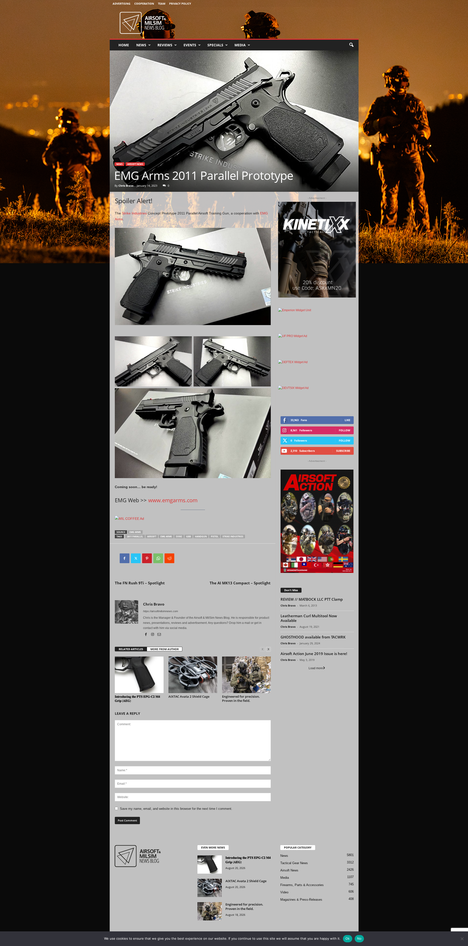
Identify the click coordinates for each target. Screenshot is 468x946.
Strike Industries (134, 213)
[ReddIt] (169, 558)
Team (161, 3)
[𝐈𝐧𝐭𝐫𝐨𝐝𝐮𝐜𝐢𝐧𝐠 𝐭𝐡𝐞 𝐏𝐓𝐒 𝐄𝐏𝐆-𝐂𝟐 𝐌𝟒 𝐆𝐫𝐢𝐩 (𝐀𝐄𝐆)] (139, 674)
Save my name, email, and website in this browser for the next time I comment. (176, 809)
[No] (461, 938)
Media (240, 45)
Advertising (121, 3)
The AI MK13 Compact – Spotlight (240, 582)
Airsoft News (135, 164)
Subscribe (343, 451)
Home (123, 45)
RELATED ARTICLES (131, 649)
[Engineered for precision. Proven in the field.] (246, 674)
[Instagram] (153, 635)
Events (190, 45)
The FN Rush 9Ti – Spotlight (140, 582)
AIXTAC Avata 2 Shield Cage (188, 696)
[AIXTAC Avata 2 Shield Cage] (192, 674)
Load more (316, 668)
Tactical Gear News (294, 863)
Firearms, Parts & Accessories (302, 885)
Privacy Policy (180, 3)
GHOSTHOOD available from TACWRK (313, 637)
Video (284, 892)
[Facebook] (124, 558)
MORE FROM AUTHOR (164, 649)
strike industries (233, 536)
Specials (215, 45)
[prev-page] (262, 649)
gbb (188, 536)
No (359, 938)
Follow (344, 430)
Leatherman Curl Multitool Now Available (309, 618)
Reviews (164, 45)
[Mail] (159, 635)
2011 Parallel (135, 536)
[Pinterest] (147, 558)
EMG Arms (166, 536)
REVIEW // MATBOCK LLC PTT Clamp (312, 599)
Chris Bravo (126, 185)
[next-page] (268, 649)
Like (347, 420)
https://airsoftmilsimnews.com (160, 611)
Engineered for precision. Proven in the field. (241, 698)
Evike (179, 536)
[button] (351, 45)
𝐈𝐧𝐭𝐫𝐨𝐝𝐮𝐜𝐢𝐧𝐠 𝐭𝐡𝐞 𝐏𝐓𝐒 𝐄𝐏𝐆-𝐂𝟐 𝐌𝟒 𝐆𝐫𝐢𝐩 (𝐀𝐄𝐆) (137, 698)
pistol (214, 536)
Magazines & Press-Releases (301, 899)
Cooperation (144, 3)
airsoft (151, 536)
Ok (347, 938)
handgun (201, 536)
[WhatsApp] (158, 558)
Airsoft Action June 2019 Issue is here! (314, 653)
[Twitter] (136, 558)
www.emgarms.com (172, 500)
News (141, 45)
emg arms (135, 532)
